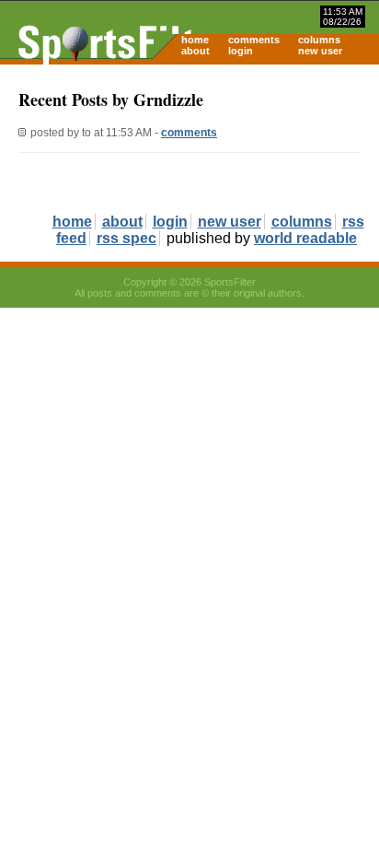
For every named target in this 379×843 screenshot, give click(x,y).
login (240, 50)
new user (320, 50)
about (195, 50)
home (195, 39)
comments (254, 39)
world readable (305, 238)
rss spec (126, 238)
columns (319, 39)
